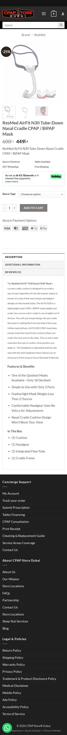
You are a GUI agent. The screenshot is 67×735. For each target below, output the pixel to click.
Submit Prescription (16, 507)
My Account (10, 493)
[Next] (59, 73)
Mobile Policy (11, 693)
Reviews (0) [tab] (13, 272)
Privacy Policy (12, 671)
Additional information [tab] (22, 264)
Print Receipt (11, 529)
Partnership (10, 600)
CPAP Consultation (15, 521)
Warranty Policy (13, 664)
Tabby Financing (13, 514)
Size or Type (8, 194)
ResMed (39, 35)
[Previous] (8, 73)
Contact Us (10, 550)
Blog (5, 628)
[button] (43, 13)
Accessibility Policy (15, 707)
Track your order (14, 500)
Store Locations (13, 586)
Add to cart (34, 208)
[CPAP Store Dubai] (18, 14)
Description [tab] (13, 257)
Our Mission (10, 579)
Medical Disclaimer (15, 685)
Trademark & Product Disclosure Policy (29, 678)
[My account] (63, 13)
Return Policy (11, 650)
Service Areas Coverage (18, 543)
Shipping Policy (12, 657)
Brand (26, 35)
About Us (8, 572)
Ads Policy (9, 700)
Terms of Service (13, 714)
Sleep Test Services (15, 621)
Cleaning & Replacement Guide (23, 536)
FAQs (6, 593)
